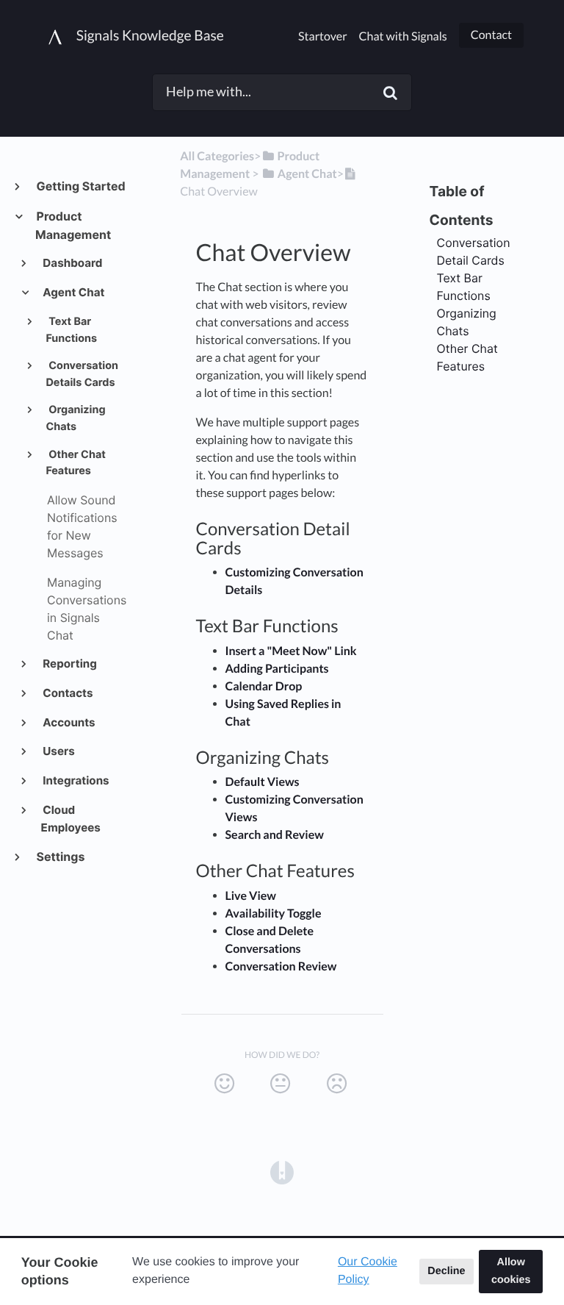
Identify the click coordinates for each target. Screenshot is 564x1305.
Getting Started (80, 186)
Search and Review (274, 835)
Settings (59, 856)
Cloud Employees (71, 818)
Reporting (69, 664)
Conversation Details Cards (82, 374)
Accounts (68, 722)
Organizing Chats (75, 418)
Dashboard (72, 263)
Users (58, 751)
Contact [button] (491, 35)
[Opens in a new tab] (282, 1171)
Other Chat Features (75, 463)
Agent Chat (73, 292)
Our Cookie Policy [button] (367, 1271)
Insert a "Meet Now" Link (291, 651)
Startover (322, 36)
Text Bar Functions (71, 330)
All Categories (217, 156)
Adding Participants (277, 669)
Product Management (73, 225)
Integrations (75, 780)
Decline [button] (446, 1271)
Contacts (67, 693)
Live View (250, 896)
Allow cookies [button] (511, 1271)
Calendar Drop (264, 686)
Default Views (262, 782)
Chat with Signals (403, 36)
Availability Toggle (273, 913)
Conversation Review (281, 966)
